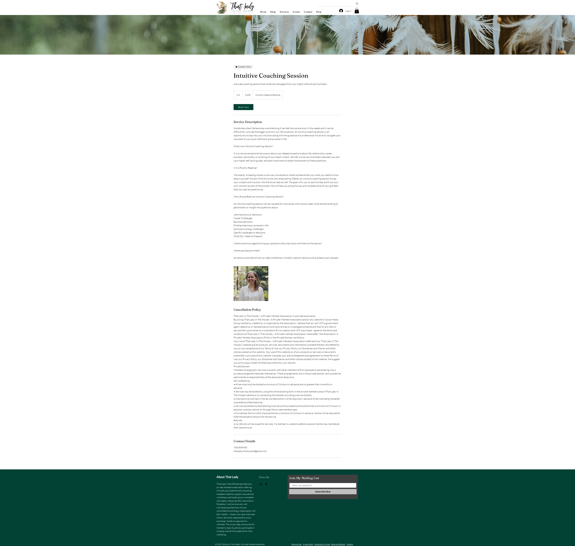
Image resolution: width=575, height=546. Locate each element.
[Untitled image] (251, 283)
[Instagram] (260, 484)
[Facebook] (266, 484)
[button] (356, 10)
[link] (243, 107)
